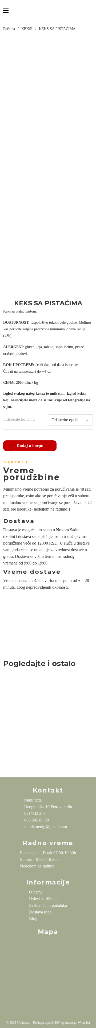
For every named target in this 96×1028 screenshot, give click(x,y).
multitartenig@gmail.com (45, 826)
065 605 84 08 (36, 820)
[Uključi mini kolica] (91, 10)
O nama (35, 892)
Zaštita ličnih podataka (48, 905)
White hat (84, 1023)
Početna (9, 29)
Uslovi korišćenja (43, 898)
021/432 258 (35, 813)
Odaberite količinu (19, 419)
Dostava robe (40, 912)
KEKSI (27, 29)
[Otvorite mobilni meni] (6, 11)
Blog (33, 918)
